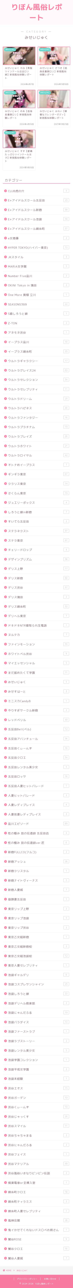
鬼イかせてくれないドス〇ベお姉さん (37, 1230)
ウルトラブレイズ (38, 437)
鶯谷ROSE (37, 1239)
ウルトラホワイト (38, 446)
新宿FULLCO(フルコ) (37, 852)
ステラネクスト (38, 531)
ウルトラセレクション (38, 380)
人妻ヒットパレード (37, 796)
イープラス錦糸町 (38, 352)
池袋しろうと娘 (38, 994)
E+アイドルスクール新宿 (38, 210)
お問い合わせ (50, 1279)
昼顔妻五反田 (37, 899)
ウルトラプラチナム (38, 427)
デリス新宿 (38, 578)
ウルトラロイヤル (38, 455)
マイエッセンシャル (37, 663)
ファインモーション (38, 644)
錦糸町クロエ (38, 1192)
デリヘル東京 (37, 616)
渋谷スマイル (38, 1126)
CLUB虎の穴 (37, 191)
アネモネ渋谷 (37, 333)
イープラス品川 (38, 342)
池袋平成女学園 (37, 1069)
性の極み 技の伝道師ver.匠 (37, 843)
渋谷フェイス (37, 1154)
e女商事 (37, 238)
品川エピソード (38, 824)
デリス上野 (38, 569)
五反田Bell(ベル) (38, 729)
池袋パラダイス (38, 1022)
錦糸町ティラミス (37, 1202)
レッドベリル (38, 720)
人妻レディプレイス (37, 805)
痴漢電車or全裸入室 (37, 1183)
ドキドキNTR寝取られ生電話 (37, 625)
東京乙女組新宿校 (37, 947)
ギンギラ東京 (38, 474)
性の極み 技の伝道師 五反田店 (37, 833)
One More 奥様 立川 (37, 295)
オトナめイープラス (37, 465)
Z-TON (37, 323)
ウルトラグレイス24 (38, 370)
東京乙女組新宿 (37, 937)
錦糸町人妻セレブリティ (37, 1211)
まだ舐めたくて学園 (38, 673)
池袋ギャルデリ (37, 975)
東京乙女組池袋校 (38, 956)
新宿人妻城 (37, 890)
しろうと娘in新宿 (37, 512)
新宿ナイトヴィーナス (37, 881)
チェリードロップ (37, 550)
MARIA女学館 (37, 266)
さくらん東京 (38, 493)
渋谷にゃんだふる (37, 1145)
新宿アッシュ (38, 862)
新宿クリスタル (37, 871)
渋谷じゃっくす (38, 1117)
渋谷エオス (38, 1088)
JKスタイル (37, 257)
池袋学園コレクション (37, 1060)
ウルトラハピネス (38, 408)
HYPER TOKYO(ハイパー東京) (38, 248)
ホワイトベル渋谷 (37, 654)
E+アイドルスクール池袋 (38, 219)
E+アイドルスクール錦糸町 (38, 229)
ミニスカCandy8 (37, 701)
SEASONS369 (38, 304)
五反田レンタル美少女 (37, 767)
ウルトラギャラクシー (38, 361)
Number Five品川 (37, 276)
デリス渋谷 (38, 588)
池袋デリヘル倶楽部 (37, 1003)
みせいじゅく (37, 682)
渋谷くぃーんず (38, 1107)
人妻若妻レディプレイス (37, 814)
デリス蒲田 (37, 597)
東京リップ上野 (37, 909)
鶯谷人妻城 (37, 1258)
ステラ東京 (38, 541)
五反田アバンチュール (38, 739)
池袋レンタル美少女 (37, 1051)
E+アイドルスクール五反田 (38, 200)
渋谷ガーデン (38, 1098)
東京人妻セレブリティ (37, 965)
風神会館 (38, 1220)
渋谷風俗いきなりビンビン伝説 (37, 1173)
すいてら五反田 (37, 521)
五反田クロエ (38, 758)
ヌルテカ (37, 635)
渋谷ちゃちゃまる (37, 1136)
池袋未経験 (37, 1079)
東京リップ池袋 (37, 918)
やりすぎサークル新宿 (37, 710)
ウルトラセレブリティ (38, 389)
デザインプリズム (38, 559)
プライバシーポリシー (27, 1279)
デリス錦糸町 (38, 607)
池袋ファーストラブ (37, 1032)
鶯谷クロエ (38, 1249)
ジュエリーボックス (37, 503)
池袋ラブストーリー (37, 1041)
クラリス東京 (38, 484)
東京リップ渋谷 (37, 928)
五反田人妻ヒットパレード (37, 786)
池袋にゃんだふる (38, 1013)
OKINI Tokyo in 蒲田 (37, 285)
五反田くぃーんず (38, 748)
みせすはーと (37, 692)
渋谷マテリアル (38, 1164)
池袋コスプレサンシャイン (38, 984)
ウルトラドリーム (38, 399)
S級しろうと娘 (37, 314)
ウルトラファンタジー (38, 418)
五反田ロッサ (38, 777)
